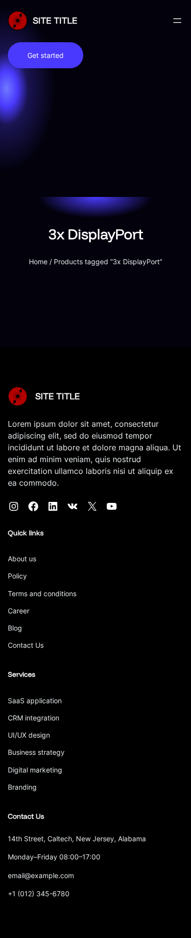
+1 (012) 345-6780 (39, 893)
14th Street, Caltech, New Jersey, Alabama (77, 838)
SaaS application (35, 700)
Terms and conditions (42, 593)
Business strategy (36, 752)
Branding (22, 787)
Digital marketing (35, 770)
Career (18, 611)
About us (22, 558)
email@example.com (41, 875)
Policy (17, 576)
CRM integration (33, 718)
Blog (15, 628)
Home (38, 261)
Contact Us (26, 645)
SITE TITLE (55, 20)
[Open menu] (177, 21)
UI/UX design (29, 735)
